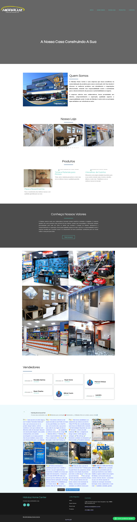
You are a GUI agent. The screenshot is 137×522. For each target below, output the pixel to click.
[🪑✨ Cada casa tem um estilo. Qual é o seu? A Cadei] (34, 430)
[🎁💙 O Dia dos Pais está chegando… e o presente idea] (34, 476)
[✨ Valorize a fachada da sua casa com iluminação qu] (80, 453)
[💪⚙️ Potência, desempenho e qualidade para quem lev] (57, 476)
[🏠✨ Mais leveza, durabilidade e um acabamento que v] (80, 430)
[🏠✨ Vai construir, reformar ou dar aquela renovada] (57, 430)
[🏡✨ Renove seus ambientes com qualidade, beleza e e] (103, 430)
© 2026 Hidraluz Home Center (31, 517)
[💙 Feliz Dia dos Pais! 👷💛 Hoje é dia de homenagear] (103, 453)
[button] (59, 148)
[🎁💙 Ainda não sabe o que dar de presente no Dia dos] (80, 476)
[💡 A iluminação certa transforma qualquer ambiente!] (57, 453)
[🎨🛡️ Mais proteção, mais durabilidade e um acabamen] (34, 453)
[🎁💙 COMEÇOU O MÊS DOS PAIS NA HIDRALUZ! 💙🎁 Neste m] (103, 476)
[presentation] (24, 136)
